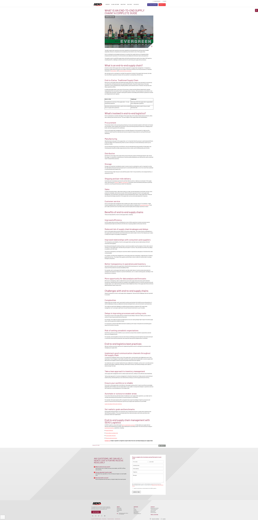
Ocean (135, 509)
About (118, 506)
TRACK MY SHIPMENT (155, 518)
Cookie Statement (117, 518)
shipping (117, 182)
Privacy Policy (104, 518)
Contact (153, 506)
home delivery (114, 70)
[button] (256, 10)
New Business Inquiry (155, 508)
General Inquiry (153, 512)
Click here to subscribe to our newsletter (123, 513)
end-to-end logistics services (128, 425)
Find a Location (154, 514)
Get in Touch (96, 512)
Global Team (119, 508)
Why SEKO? (129, 4)
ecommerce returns (144, 205)
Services (107, 4)
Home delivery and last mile (112, 433)
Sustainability (119, 510)
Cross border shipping (111, 435)
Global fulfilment (109, 430)
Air (134, 508)
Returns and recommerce (111, 438)
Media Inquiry (153, 511)
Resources (136, 4)
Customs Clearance (137, 513)
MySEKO (164, 518)
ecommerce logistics (109, 428)
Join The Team (153, 510)
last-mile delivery (124, 182)
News (118, 511)
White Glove (136, 512)
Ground (135, 510)
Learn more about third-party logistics (113, 403)
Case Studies (119, 509)
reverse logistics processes (125, 70)
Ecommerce (136, 511)
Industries (123, 4)
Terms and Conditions (110, 518)
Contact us (107, 440)
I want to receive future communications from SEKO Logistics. (145, 488)
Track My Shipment (154, 509)
